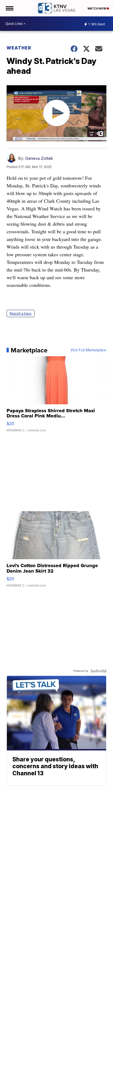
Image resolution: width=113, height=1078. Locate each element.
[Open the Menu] (9, 8)
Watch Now (97, 8)
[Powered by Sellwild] (98, 671)
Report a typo (21, 313)
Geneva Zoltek (39, 158)
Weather (19, 48)
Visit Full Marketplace (88, 350)
